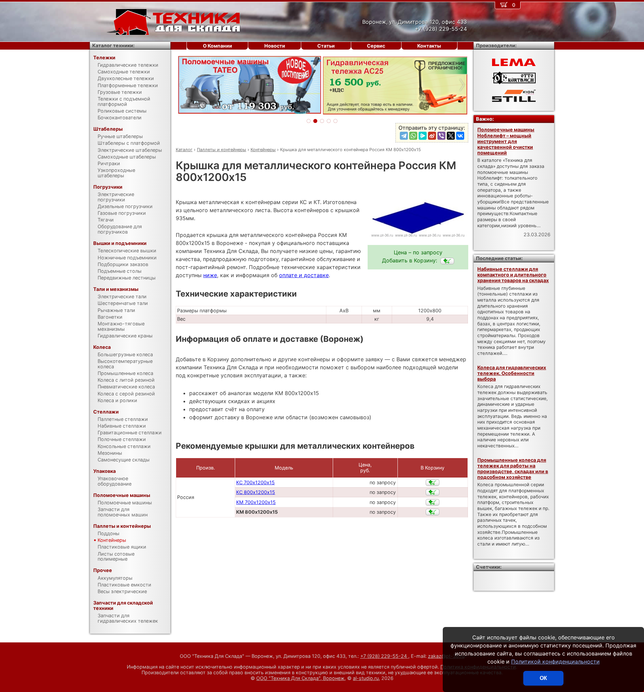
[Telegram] (404, 136)
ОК (543, 678)
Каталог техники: (113, 45)
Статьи (326, 46)
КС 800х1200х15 (255, 492)
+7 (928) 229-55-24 (384, 656)
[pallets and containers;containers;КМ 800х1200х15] (447, 261)
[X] (451, 136)
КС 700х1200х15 (255, 482)
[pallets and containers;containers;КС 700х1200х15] (432, 482)
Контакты (429, 46)
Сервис (376, 46)
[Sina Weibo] (432, 136)
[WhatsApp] (413, 136)
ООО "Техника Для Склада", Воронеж (300, 678)
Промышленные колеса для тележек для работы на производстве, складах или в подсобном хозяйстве (512, 468)
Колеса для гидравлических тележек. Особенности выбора (511, 373)
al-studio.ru (366, 678)
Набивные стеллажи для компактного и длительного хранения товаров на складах (513, 275)
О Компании (217, 46)
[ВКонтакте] (460, 136)
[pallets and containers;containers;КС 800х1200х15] (432, 492)
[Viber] (441, 136)
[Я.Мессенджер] (423, 136)
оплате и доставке (304, 275)
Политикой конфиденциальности (555, 661)
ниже (210, 275)
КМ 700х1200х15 (256, 502)
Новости (274, 46)
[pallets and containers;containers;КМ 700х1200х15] (432, 502)
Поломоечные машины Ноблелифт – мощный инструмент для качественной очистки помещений (505, 141)
